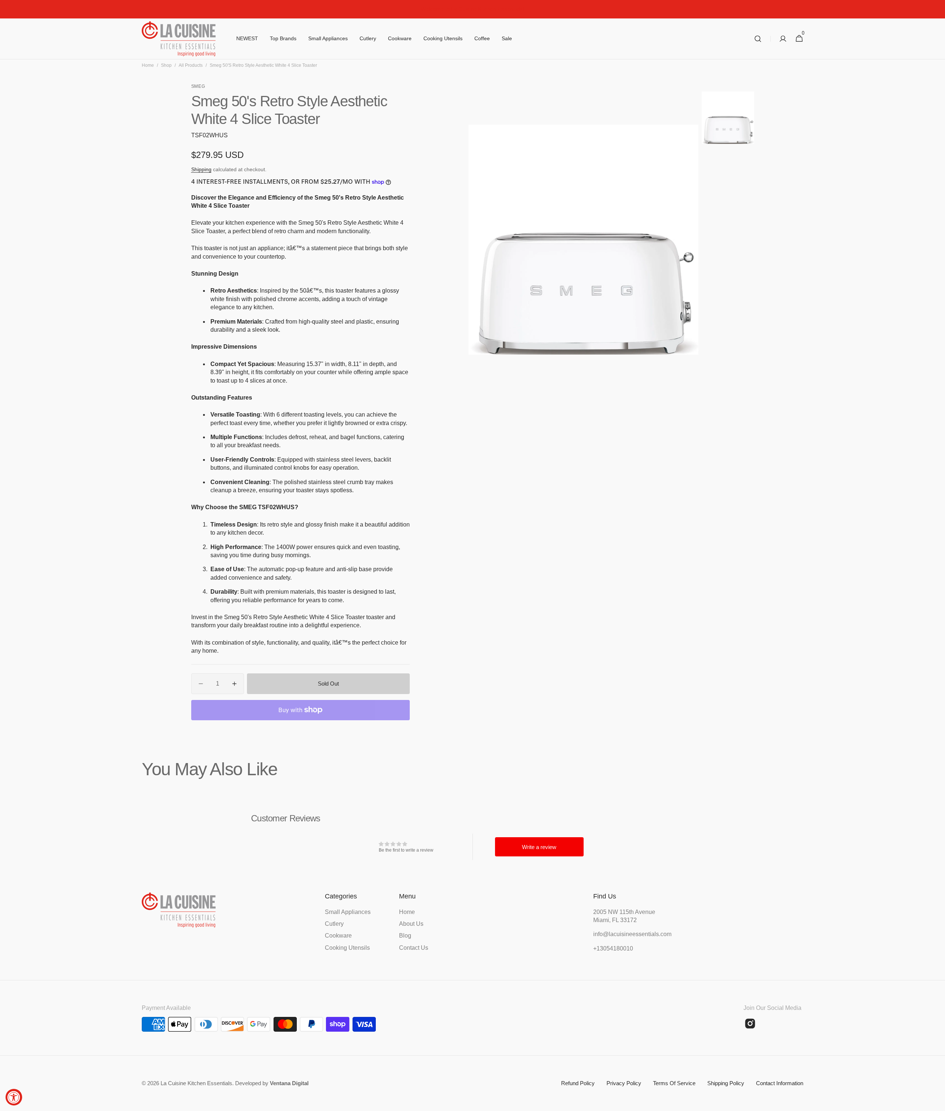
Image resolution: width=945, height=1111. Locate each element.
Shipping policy (725, 1083)
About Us (411, 924)
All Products (191, 65)
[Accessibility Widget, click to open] (14, 1097)
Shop (166, 65)
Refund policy (578, 1083)
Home (148, 65)
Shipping (201, 169)
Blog (405, 935)
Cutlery (334, 924)
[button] (758, 38)
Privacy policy (623, 1083)
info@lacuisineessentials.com (630, 934)
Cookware (338, 935)
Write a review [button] (539, 847)
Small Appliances (348, 912)
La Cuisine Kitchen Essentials (196, 1083)
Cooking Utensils (347, 948)
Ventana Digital (289, 1083)
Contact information (779, 1083)
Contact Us (413, 948)
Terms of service (674, 1083)
